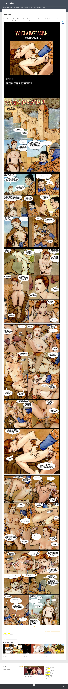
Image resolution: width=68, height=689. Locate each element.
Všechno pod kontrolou (28, 676)
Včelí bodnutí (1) (47, 654)
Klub (11, 7)
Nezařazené (39, 7)
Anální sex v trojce (48, 678)
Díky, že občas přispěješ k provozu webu (52, 631)
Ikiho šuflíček (9, 3)
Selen (14, 7)
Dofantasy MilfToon (19, 7)
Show (46, 669)
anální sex (7, 639)
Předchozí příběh (32, 626)
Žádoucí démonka (6, 654)
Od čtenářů (44, 7)
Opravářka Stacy (48, 672)
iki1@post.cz (8, 669)
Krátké (8, 7)
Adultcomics (26, 7)
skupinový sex (14, 639)
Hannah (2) (47, 666)
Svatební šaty (26, 654)
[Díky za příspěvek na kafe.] (64, 686)
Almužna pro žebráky (48, 675)
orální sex (10, 639)
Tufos (35, 7)
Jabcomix (30, 7)
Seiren (4, 7)
